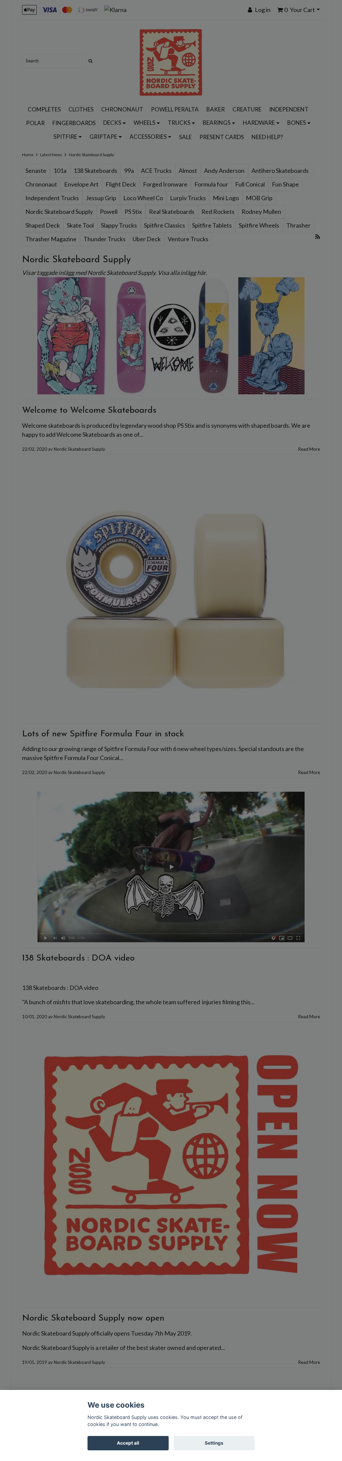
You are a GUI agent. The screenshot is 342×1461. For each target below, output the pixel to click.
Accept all (128, 1443)
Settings (214, 1443)
